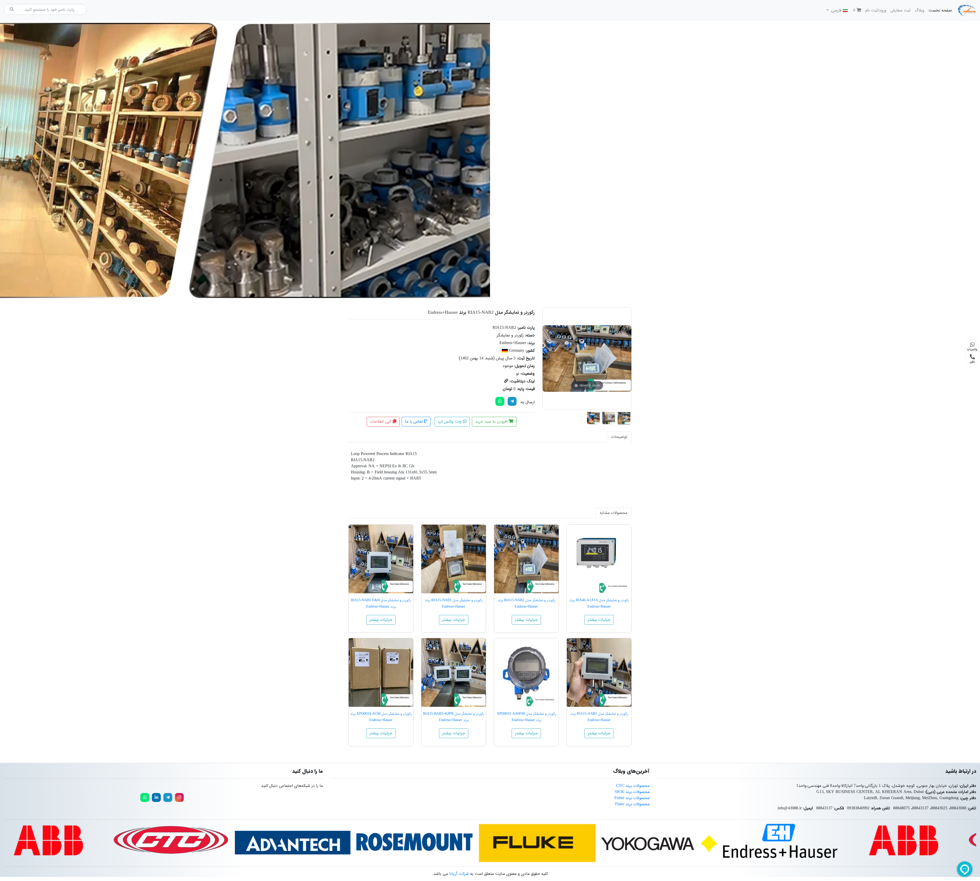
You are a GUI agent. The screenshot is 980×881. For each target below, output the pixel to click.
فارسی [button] (836, 10)
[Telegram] (512, 401)
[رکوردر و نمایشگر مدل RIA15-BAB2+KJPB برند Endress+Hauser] (453, 672)
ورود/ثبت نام (875, 10)
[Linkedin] (156, 797)
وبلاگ (919, 10)
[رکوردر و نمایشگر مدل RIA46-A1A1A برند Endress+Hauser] (599, 559)
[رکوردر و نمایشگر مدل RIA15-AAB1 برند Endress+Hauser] (599, 672)
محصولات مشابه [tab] (613, 513)
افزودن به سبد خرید (492, 421)
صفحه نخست (939, 10)
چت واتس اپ (450, 421)
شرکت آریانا (459, 874)
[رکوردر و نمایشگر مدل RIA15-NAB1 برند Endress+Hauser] (453, 559)
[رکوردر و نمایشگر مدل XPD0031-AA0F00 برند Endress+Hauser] (526, 672)
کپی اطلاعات (381, 421)
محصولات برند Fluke (632, 804)
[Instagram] (179, 797)
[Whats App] (499, 401)
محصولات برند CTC (633, 786)
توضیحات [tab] (619, 437)
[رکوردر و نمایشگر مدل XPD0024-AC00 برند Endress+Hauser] (381, 672)
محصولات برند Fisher (632, 798)
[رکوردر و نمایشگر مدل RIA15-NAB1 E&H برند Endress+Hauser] (381, 559)
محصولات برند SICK (632, 792)
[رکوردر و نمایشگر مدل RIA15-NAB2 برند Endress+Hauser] (624, 417)
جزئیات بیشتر (599, 619)
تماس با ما (414, 421)
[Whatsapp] (144, 797)
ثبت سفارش (900, 10)
